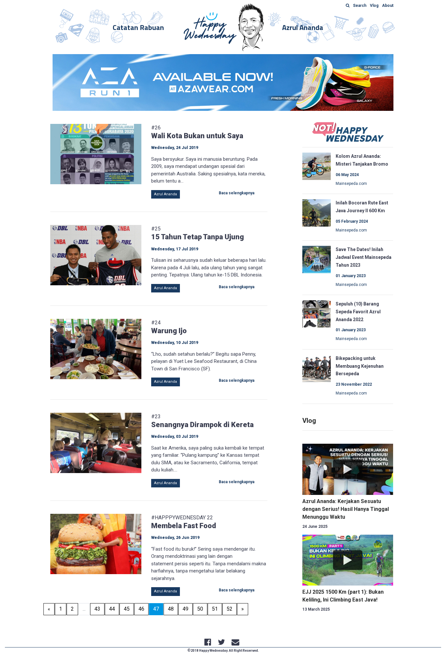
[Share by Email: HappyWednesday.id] (235, 643)
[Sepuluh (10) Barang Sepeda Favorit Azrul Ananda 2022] (316, 313)
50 (200, 609)
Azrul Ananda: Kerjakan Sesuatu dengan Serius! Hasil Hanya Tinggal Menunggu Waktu (345, 509)
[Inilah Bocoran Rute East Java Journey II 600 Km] (316, 212)
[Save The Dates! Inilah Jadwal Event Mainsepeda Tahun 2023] (316, 259)
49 (185, 609)
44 (112, 609)
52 (229, 609)
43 (97, 609)
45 (127, 609)
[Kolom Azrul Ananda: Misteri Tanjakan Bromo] (316, 166)
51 (215, 609)
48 (171, 609)
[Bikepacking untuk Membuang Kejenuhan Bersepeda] (316, 368)
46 (141, 609)
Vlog (309, 420)
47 (158, 608)
